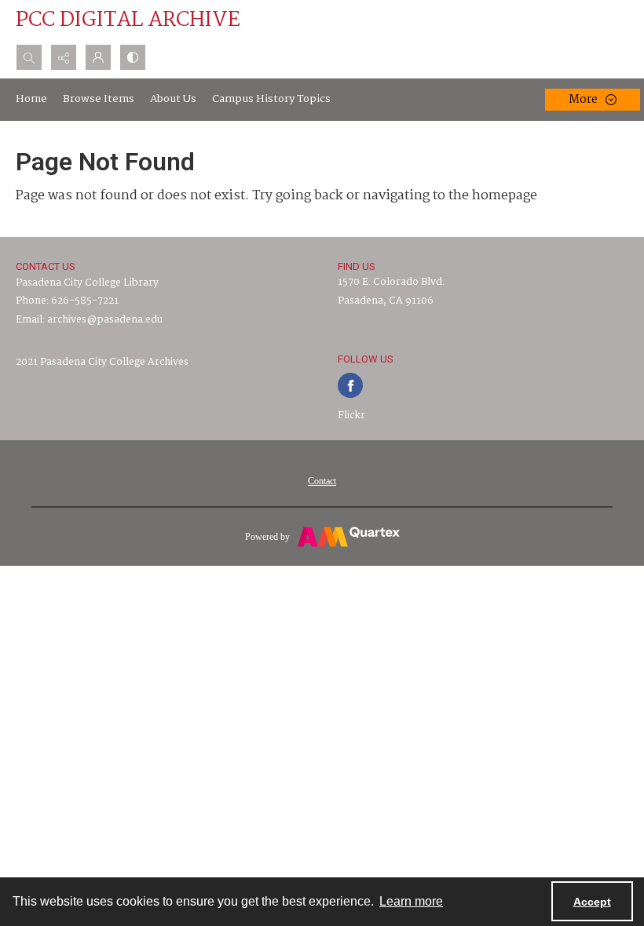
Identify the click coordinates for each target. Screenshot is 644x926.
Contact (322, 481)
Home (31, 99)
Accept (592, 901)
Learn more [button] (411, 901)
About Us (173, 99)
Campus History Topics (271, 99)
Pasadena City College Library (87, 283)
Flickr (351, 415)
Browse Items (98, 99)
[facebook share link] (350, 385)
